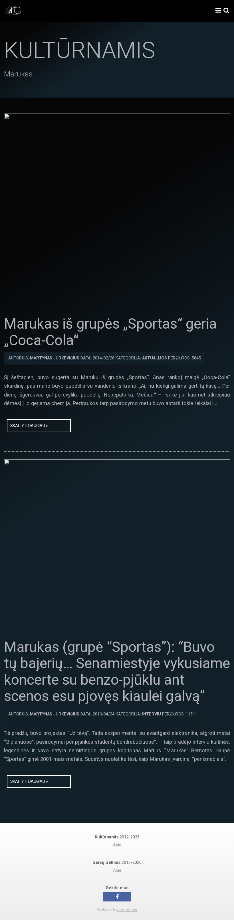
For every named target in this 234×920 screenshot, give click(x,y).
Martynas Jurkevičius (54, 358)
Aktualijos (154, 358)
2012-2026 (117, 837)
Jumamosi (127, 909)
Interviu (151, 714)
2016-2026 (117, 862)
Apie (117, 845)
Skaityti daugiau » (29, 425)
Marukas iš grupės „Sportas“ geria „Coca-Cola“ (110, 332)
